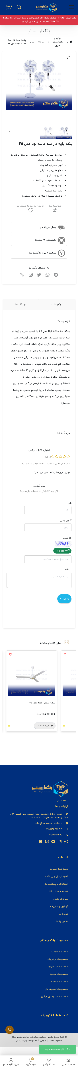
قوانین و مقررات (59, 906)
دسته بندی (49, 1064)
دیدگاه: (68, 569)
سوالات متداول (60, 899)
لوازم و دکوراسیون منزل (57, 41)
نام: (69, 503)
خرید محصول (51, 725)
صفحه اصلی (68, 1064)
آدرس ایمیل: (65, 520)
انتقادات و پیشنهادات (56, 884)
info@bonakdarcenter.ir (48, 823)
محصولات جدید (59, 951)
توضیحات (57, 304)
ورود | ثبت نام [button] (9, 7)
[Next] (10, 132)
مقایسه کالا (54, 206)
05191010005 (55, 835)
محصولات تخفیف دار (56, 989)
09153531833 (54, 829)
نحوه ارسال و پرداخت (56, 876)
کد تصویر (66, 538)
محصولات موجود (59, 974)
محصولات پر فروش (57, 959)
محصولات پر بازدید (57, 966)
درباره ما (63, 914)
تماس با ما (62, 921)
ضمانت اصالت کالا (58, 891)
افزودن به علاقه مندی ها (30, 206)
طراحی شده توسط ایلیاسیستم (31, 1040)
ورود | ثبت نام (11, 1064)
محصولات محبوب (58, 981)
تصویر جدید (61, 550)
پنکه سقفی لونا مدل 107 (49, 703)
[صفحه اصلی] (46, 7)
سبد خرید (30, 1064)
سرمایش (39, 42)
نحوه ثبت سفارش (58, 869)
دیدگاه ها (20, 304)
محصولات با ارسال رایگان (54, 996)
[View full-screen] (68, 57)
